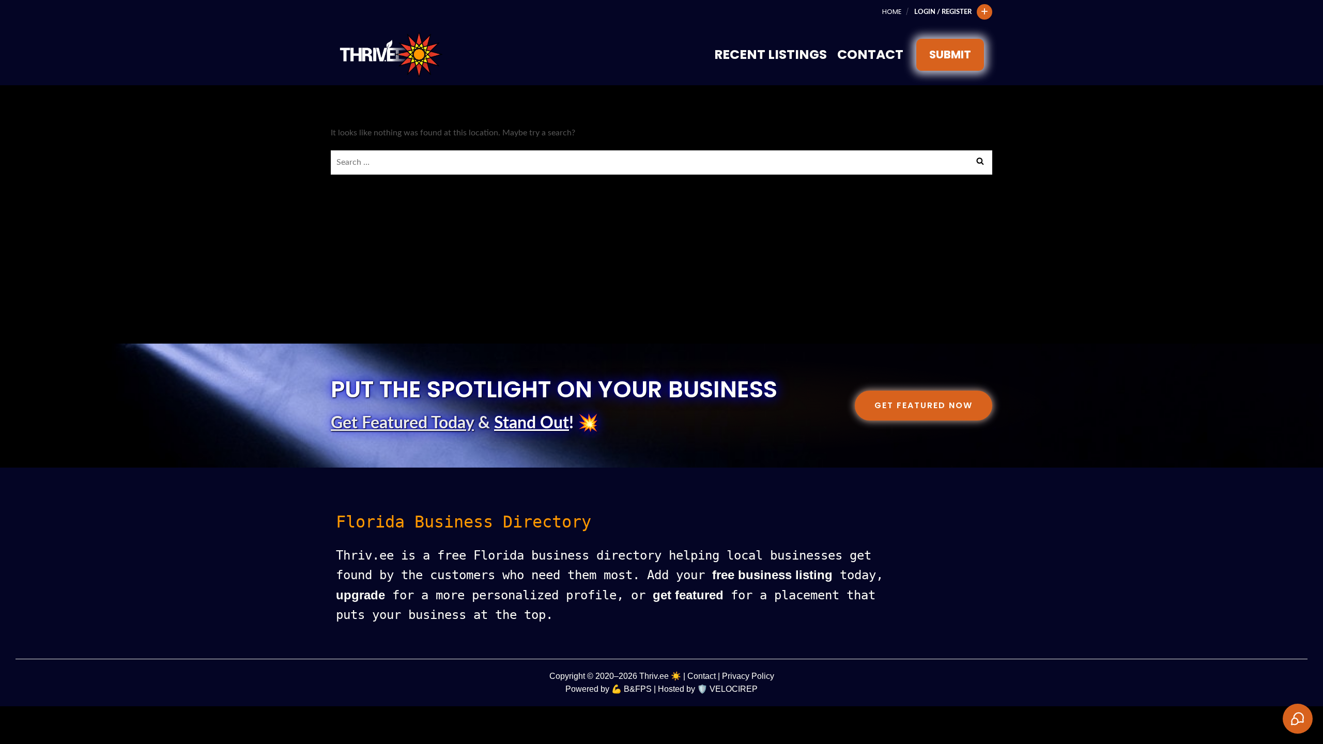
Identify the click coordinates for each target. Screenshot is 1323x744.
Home (891, 11)
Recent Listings (770, 54)
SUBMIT (950, 54)
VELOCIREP (734, 689)
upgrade (360, 595)
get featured (688, 595)
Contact (870, 54)
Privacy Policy (748, 676)
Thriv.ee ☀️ (660, 676)
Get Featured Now (923, 405)
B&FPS (638, 689)
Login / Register (943, 12)
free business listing (772, 575)
